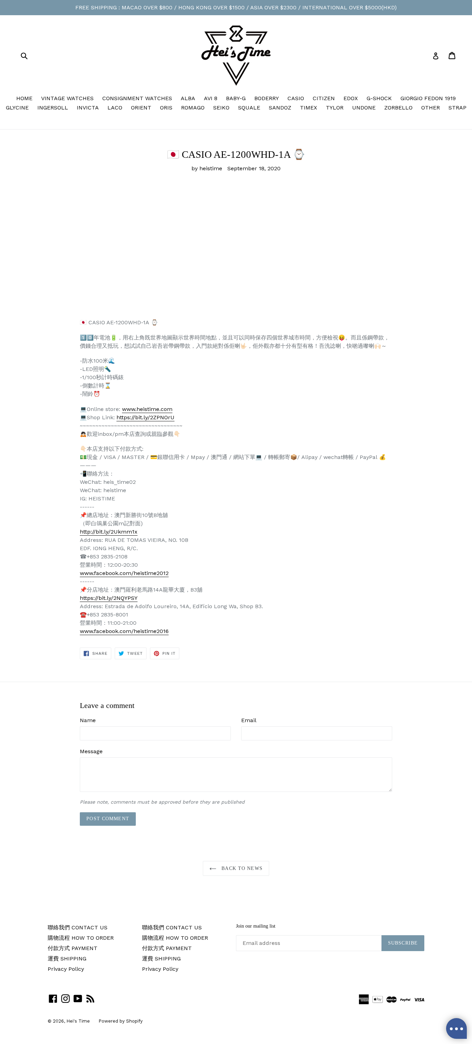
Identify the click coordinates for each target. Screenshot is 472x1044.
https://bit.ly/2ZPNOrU (145, 417)
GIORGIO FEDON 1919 (428, 98)
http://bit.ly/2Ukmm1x (109, 531)
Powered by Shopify (120, 1021)
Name (88, 720)
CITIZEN (324, 98)
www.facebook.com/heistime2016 (124, 631)
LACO (114, 107)
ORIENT (141, 107)
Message (91, 751)
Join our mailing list (255, 926)
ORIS (166, 107)
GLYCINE (17, 107)
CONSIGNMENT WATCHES (137, 98)
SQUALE (249, 107)
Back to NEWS (241, 868)
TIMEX (308, 107)
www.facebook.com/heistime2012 (124, 573)
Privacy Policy (66, 969)
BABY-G (236, 98)
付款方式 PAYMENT (72, 948)
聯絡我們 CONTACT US (77, 927)
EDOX (350, 98)
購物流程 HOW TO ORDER (81, 938)
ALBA (188, 98)
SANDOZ (280, 107)
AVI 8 (210, 98)
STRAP (457, 107)
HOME (24, 98)
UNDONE (364, 107)
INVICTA (88, 107)
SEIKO (221, 107)
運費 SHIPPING (67, 958)
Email (248, 720)
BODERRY (266, 98)
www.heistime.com (147, 409)
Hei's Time (78, 1021)
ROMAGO (193, 107)
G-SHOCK (379, 98)
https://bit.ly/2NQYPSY (109, 598)
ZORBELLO (398, 107)
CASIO (295, 98)
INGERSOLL (52, 107)
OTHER (430, 107)
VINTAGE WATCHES (67, 98)
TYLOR (334, 107)
